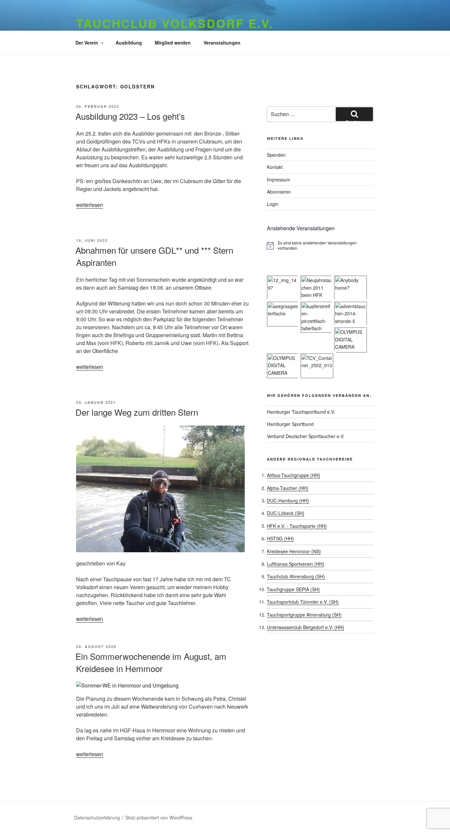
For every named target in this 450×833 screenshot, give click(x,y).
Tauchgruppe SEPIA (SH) (293, 589)
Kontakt (275, 167)
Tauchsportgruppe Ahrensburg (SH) (304, 614)
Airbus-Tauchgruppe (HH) (293, 475)
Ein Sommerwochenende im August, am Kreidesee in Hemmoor (150, 662)
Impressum (278, 179)
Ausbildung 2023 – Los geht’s (130, 116)
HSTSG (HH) (280, 538)
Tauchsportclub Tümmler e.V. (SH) (303, 601)
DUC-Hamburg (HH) (288, 500)
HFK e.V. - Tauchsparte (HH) (297, 526)
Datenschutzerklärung (97, 817)
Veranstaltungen (222, 42)
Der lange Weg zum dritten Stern (136, 412)
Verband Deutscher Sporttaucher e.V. (306, 436)
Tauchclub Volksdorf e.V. (174, 23)
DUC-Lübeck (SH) (285, 513)
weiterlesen (89, 204)
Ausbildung (129, 42)
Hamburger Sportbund (290, 424)
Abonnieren (279, 191)
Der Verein (86, 42)
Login (272, 204)
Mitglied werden (173, 42)
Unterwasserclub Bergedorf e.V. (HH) (305, 627)
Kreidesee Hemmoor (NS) (294, 551)
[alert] (320, 245)
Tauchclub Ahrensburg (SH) (296, 576)
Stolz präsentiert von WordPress (158, 817)
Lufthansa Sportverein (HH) (295, 564)
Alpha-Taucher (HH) (287, 488)
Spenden (276, 154)
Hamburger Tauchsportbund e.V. (301, 411)
